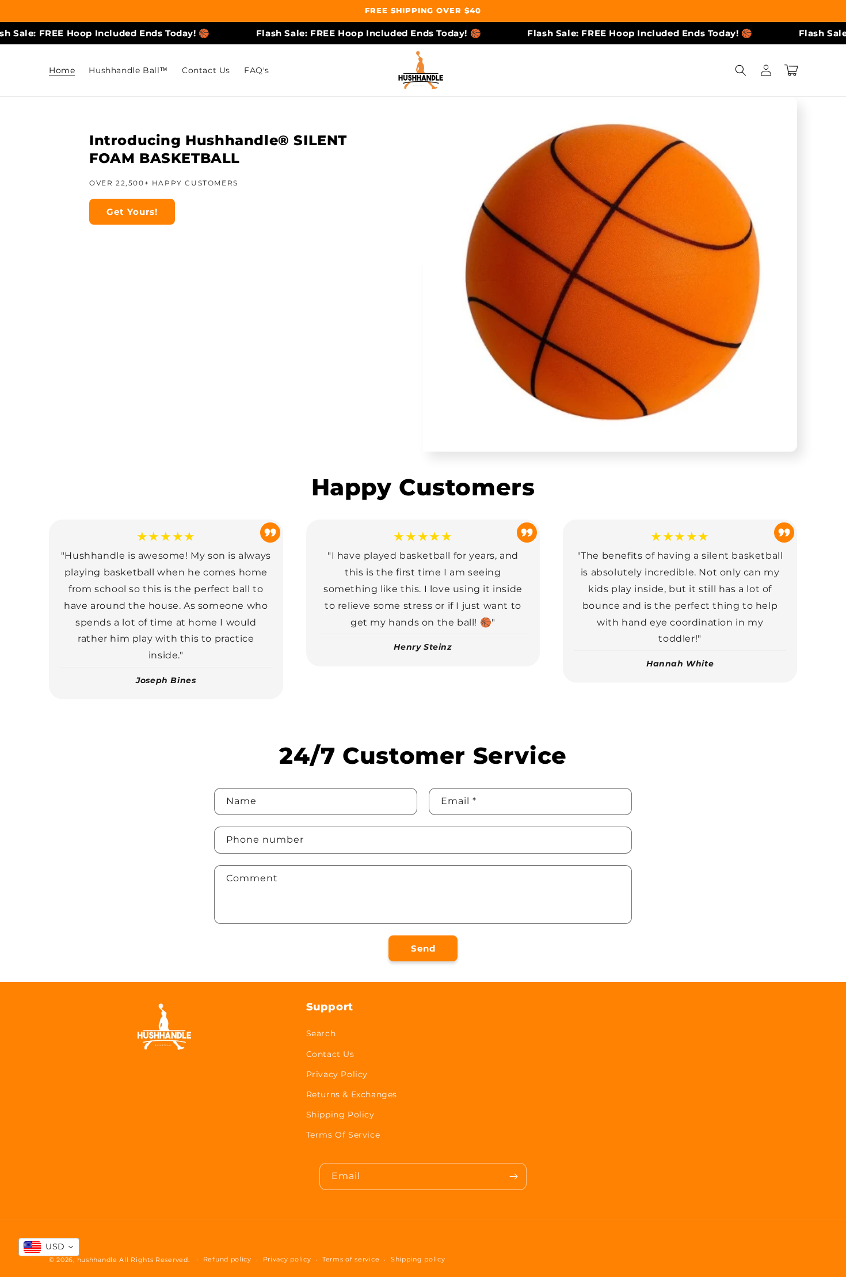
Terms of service (350, 1259)
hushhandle (98, 1260)
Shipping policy (418, 1259)
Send (423, 948)
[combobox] (48, 1247)
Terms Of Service (343, 1135)
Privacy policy (287, 1259)
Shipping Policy (340, 1114)
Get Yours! (132, 211)
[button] (740, 70)
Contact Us (330, 1054)
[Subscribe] (513, 1176)
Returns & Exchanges (351, 1094)
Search (321, 1033)
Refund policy (227, 1259)
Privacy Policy (337, 1074)
